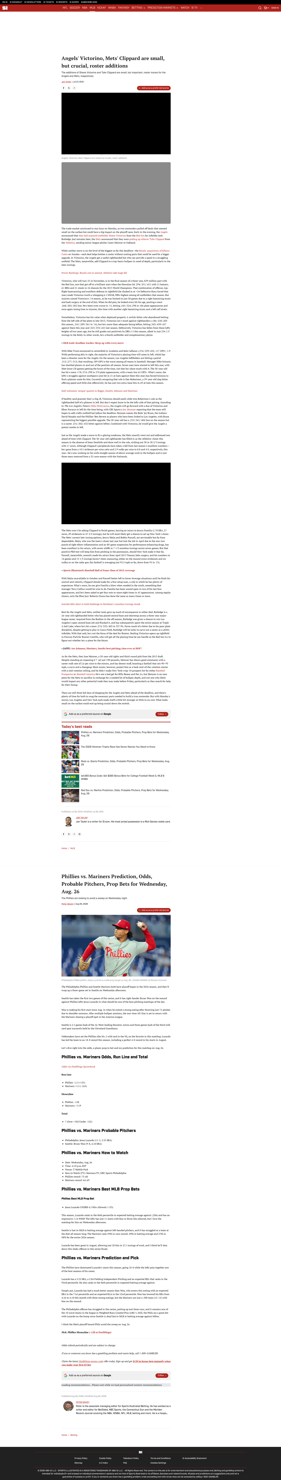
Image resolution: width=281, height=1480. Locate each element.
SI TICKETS (48, 2)
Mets (98, 239)
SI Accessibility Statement (194, 1458)
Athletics (70, 242)
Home (64, 848)
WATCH (185, 8)
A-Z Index (103, 1463)
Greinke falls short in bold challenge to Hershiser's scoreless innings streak (101, 604)
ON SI (5, 2)
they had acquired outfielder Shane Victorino (102, 235)
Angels (164, 232)
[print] (79, 834)
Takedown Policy (131, 1458)
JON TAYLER (81, 818)
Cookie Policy (105, 1458)
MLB (92, 8)
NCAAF (101, 8)
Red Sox (140, 235)
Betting (74, 1435)
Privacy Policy (80, 1458)
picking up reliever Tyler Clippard (146, 239)
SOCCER (75, 8)
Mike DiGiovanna (100, 406)
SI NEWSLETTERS (32, 2)
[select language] (266, 8)
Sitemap (78, 1463)
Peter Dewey (68, 904)
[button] (138, 8)
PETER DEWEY (82, 1402)
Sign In (275, 8)
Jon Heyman (129, 409)
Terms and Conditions (160, 1458)
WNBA (112, 8)
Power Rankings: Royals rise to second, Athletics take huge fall (94, 272)
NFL (65, 8)
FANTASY (123, 8)
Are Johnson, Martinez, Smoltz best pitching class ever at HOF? (106, 648)
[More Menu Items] (201, 8)
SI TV (194, 8)
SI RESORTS (61, 2)
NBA (84, 8)
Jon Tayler (66, 82)
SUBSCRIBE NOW (89, 2)
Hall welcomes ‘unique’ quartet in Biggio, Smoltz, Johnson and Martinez (99, 390)
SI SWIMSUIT (16, 2)
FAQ (125, 1463)
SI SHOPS (74, 2)
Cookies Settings (158, 1463)
